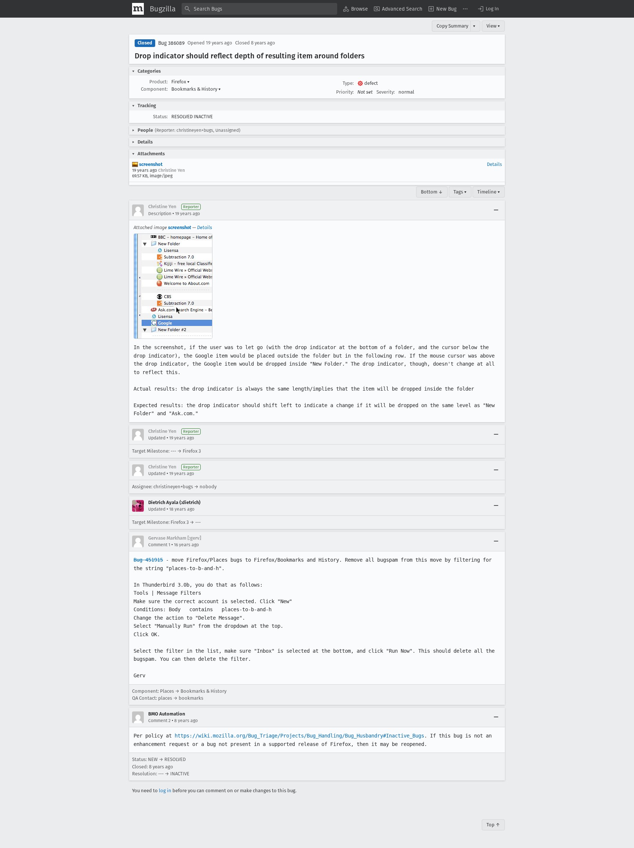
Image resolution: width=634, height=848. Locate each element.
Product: (158, 81)
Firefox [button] (180, 81)
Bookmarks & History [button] (196, 89)
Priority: (345, 92)
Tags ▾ (460, 192)
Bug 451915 (148, 560)
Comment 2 (159, 720)
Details (494, 164)
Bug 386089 (171, 43)
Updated (156, 438)
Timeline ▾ (488, 192)
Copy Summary (452, 26)
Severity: (385, 92)
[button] (488, 9)
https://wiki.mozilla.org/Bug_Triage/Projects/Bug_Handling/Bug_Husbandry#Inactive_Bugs (299, 736)
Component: (154, 89)
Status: (160, 116)
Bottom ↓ (432, 192)
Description (159, 213)
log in (165, 790)
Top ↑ (493, 824)
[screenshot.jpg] (173, 286)
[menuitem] (355, 9)
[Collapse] (496, 210)
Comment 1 (159, 544)
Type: (348, 83)
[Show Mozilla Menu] (138, 9)
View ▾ (493, 26)
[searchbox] (259, 9)
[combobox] (259, 9)
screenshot (150, 164)
